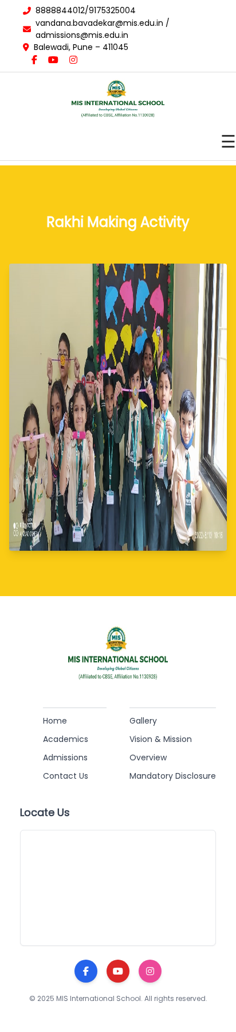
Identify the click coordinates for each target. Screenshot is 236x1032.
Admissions (65, 757)
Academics (65, 739)
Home (55, 720)
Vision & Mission (160, 739)
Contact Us (65, 776)
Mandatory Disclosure (172, 776)
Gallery (143, 720)
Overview (148, 757)
